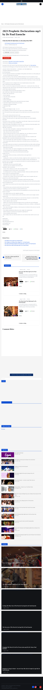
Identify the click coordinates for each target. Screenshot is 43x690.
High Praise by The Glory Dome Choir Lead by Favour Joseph (25, 507)
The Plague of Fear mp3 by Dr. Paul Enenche (13, 240)
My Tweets (3, 429)
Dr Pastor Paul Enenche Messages (8, 37)
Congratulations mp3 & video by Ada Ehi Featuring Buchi (24, 521)
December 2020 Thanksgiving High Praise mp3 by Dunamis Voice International (28, 534)
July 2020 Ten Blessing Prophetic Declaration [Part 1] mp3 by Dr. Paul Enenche (20, 243)
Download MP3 (7, 58)
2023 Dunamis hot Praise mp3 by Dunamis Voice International (25, 459)
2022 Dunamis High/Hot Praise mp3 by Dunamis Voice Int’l (24, 473)
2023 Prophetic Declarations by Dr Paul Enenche (31, 250)
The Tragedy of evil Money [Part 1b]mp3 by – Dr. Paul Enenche (17, 242)
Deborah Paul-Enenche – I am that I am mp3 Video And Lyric (25, 480)
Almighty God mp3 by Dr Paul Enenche (21, 466)
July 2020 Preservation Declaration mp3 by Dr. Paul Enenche (17, 245)
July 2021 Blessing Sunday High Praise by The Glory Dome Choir (25, 514)
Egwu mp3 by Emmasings (19, 452)
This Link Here (33, 65)
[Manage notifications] (40, 687)
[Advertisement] (21, 14)
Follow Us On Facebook (7, 402)
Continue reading (22, 293)
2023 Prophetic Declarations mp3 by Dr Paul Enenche (14, 43)
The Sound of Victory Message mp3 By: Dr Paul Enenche (24, 500)
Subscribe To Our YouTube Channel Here (16, 61)
